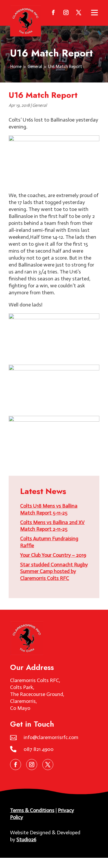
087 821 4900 (39, 749)
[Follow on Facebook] (53, 12)
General (39, 105)
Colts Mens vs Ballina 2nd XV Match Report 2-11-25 (52, 525)
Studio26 (26, 839)
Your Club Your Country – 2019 (53, 555)
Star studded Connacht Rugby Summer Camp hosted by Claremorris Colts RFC (54, 571)
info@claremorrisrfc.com (51, 737)
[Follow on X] (78, 12)
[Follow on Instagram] (66, 12)
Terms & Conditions (32, 810)
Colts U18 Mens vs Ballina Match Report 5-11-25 (48, 509)
